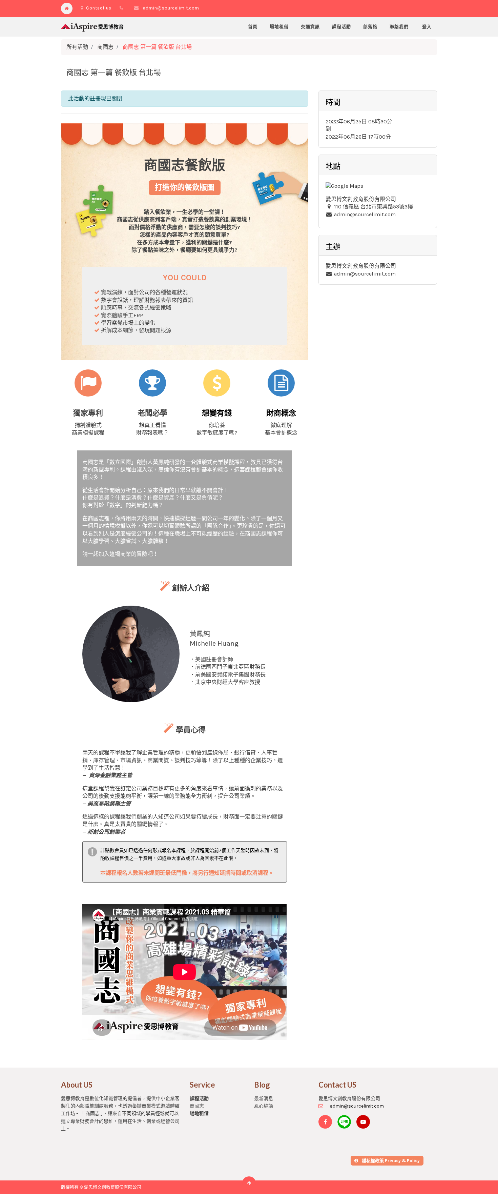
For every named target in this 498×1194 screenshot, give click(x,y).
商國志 (105, 47)
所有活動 (77, 47)
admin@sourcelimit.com (171, 8)
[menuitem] (253, 27)
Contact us (98, 8)
